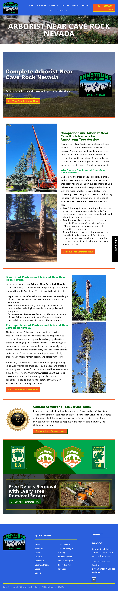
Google (38, 573)
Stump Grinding (65, 556)
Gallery (65, 5)
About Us (41, 5)
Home (31, 5)
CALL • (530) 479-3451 (105, 7)
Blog (52, 10)
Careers (85, 5)
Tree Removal (64, 544)
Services (52, 5)
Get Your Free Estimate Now (23, 101)
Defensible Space (65, 560)
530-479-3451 (97, 543)
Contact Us (63, 10)
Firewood (62, 569)
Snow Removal (64, 565)
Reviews (75, 5)
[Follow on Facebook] (94, 579)
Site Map (61, 587)
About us (39, 548)
